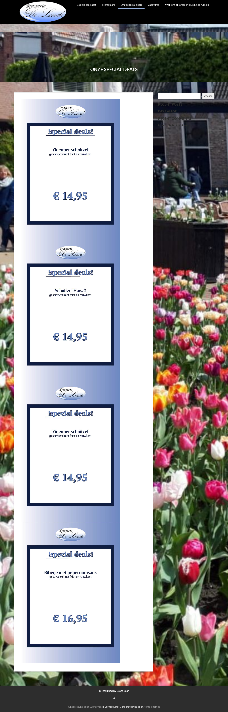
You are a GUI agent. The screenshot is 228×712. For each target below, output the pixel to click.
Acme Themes (152, 706)
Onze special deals (131, 4)
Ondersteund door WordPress (85, 706)
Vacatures (153, 4)
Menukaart (108, 4)
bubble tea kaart (167, 110)
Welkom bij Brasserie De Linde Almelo (187, 4)
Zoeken (163, 90)
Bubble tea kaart (86, 4)
